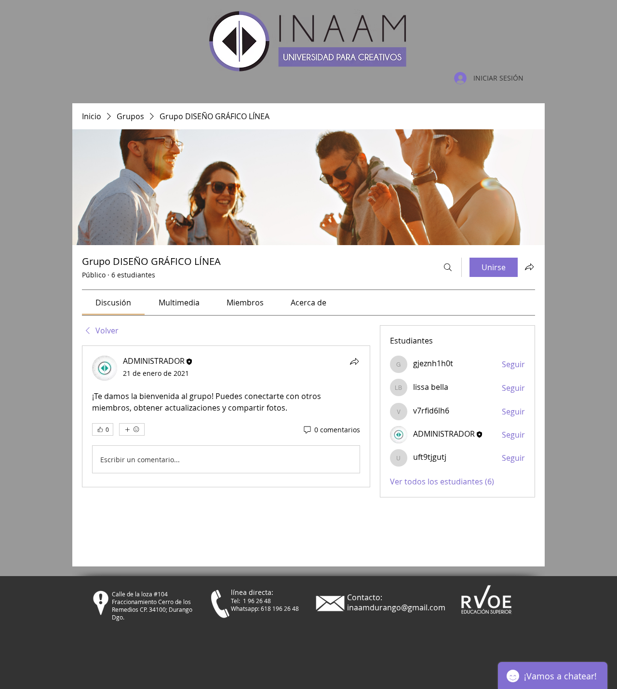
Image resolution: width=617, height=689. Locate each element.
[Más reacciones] (132, 429)
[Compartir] (354, 361)
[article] (226, 416)
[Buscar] (448, 267)
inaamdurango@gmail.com (396, 607)
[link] (113, 302)
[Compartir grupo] (529, 267)
